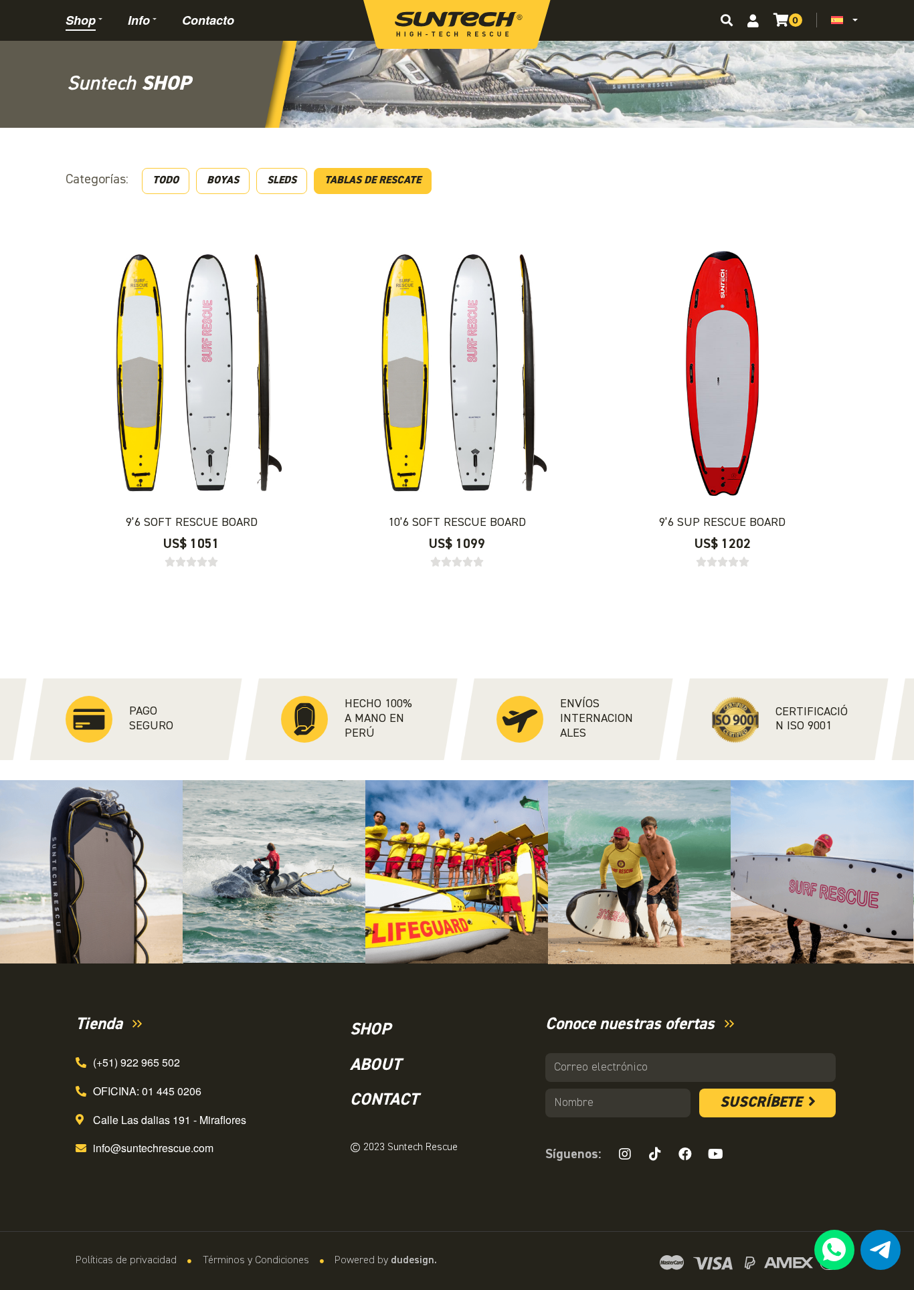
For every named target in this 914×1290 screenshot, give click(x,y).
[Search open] (726, 20)
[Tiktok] (655, 1154)
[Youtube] (715, 1154)
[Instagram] (625, 1154)
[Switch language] (839, 20)
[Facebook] (685, 1154)
